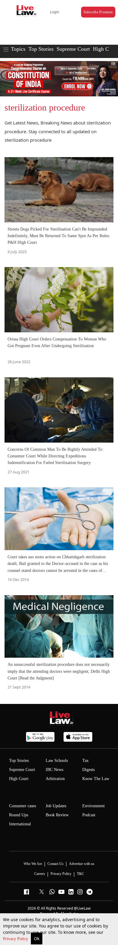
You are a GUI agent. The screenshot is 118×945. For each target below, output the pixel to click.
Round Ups (18, 815)
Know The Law (95, 778)
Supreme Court (73, 49)
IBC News (54, 769)
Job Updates (56, 806)
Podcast (88, 815)
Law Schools (57, 760)
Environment (93, 806)
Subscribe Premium (98, 12)
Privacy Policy (16, 939)
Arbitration (55, 778)
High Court (105, 49)
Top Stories (41, 49)
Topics (18, 49)
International (20, 824)
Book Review (57, 815)
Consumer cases (22, 806)
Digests (88, 769)
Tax (85, 760)
